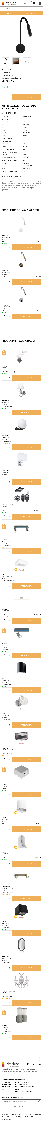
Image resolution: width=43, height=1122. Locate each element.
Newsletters (6, 1084)
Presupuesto (27, 97)
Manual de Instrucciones (11, 78)
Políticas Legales (21, 1084)
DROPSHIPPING (20, 1080)
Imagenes (5, 72)
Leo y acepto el (14, 1106)
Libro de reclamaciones (23, 1091)
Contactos (6, 1082)
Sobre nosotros (8, 1080)
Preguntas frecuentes (23, 1082)
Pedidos (10, 13)
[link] (29, 1064)
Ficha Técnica (7, 75)
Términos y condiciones (18, 1106)
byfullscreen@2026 (6, 1119)
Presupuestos (32, 13)
